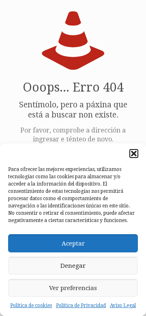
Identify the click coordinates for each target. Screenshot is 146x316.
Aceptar (73, 243)
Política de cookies (31, 305)
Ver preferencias (73, 288)
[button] (134, 153)
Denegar (73, 265)
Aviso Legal (123, 305)
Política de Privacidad (81, 305)
